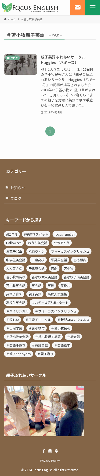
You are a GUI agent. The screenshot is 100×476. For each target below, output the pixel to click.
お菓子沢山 (14, 251)
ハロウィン (37, 251)
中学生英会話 (15, 259)
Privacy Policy (50, 460)
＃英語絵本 (62, 345)
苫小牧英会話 (15, 285)
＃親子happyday (18, 353)
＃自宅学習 (14, 328)
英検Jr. (65, 285)
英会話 (36, 285)
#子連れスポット (36, 234)
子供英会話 (37, 268)
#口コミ (12, 234)
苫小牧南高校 (15, 277)
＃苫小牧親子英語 (48, 336)
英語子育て (14, 294)
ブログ (16, 198)
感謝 (54, 268)
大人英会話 (14, 268)
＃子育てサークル (38, 319)
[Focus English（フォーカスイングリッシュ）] (30, 7)
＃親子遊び (45, 353)
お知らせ (17, 187)
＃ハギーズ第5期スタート (50, 302)
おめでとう (62, 242)
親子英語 (35, 294)
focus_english (65, 234)
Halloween (14, 242)
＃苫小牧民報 (60, 328)
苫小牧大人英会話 (44, 277)
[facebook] (43, 451)
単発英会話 (59, 259)
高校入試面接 (57, 294)
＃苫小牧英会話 (17, 336)
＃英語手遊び (15, 345)
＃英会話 (73, 336)
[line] (56, 451)
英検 (51, 285)
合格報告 (79, 259)
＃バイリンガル (17, 311)
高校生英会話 (15, 302)
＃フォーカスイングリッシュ (56, 311)
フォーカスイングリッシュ (70, 251)
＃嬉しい (12, 319)
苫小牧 (68, 268)
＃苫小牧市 (37, 328)
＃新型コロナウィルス (73, 319)
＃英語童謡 (40, 345)
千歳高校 (38, 259)
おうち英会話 (37, 242)
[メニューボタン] (92, 7)
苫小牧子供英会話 (76, 277)
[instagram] (50, 451)
